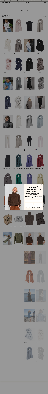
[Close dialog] (41, 184)
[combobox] (25, 204)
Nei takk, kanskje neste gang (33, 205)
